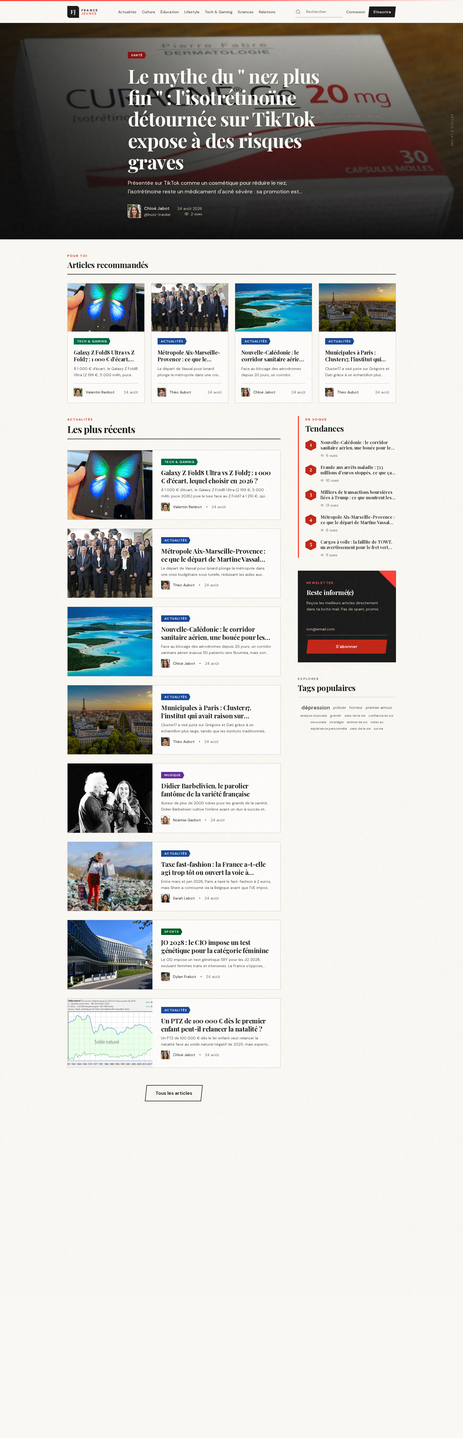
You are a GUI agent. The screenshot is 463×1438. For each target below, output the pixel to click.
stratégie (336, 722)
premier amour (379, 707)
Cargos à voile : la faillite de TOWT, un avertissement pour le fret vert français (356, 544)
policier (339, 707)
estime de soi (357, 722)
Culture (148, 11)
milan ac (377, 722)
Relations (267, 11)
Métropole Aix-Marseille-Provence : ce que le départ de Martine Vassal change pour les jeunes (358, 519)
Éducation (170, 11)
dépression (315, 707)
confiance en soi (380, 715)
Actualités (127, 11)
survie (378, 728)
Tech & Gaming (218, 11)
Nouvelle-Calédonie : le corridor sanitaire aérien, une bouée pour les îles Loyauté (357, 445)
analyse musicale (313, 715)
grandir (335, 715)
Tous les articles (173, 1093)
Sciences (246, 11)
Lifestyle (191, 11)
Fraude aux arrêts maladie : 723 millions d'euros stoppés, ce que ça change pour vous (356, 470)
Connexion (355, 11)
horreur (355, 707)
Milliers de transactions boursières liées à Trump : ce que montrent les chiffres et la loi (356, 495)
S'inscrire (382, 11)
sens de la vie (355, 715)
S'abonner (347, 646)
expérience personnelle (329, 728)
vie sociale (318, 722)
